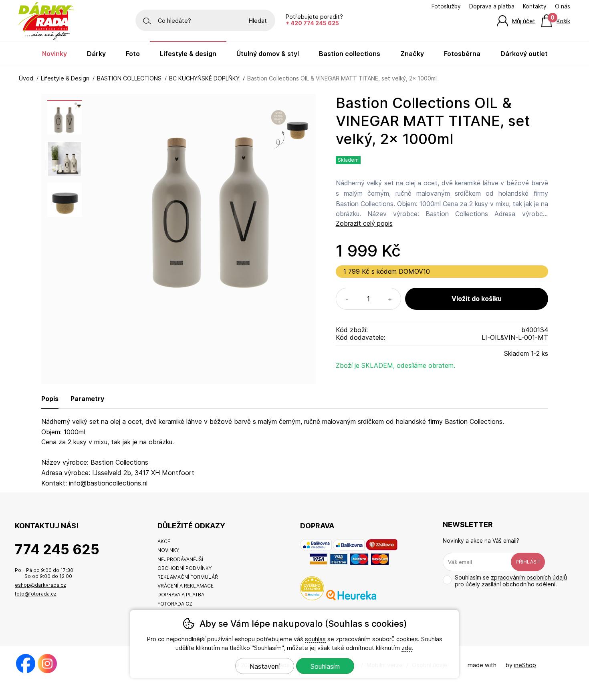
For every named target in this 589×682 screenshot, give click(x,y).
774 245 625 (57, 549)
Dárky (96, 54)
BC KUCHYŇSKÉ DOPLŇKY (204, 78)
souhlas (315, 639)
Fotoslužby (446, 6)
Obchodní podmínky (184, 568)
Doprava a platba (491, 6)
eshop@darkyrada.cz (40, 585)
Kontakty (535, 6)
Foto (133, 54)
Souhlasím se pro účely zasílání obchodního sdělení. (511, 581)
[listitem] (64, 117)
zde (406, 647)
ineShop (525, 665)
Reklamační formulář (187, 577)
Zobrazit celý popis (364, 223)
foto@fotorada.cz (35, 594)
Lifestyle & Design (65, 78)
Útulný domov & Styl (267, 54)
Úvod (26, 78)
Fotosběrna (462, 54)
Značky (412, 54)
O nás (562, 6)
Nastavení (265, 666)
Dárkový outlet (524, 54)
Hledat (258, 20)
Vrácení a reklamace (185, 586)
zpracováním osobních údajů (529, 577)
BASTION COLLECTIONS (129, 78)
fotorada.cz (174, 604)
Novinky (54, 54)
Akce (163, 541)
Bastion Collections (349, 54)
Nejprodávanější (180, 559)
